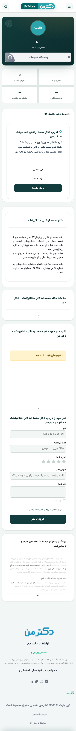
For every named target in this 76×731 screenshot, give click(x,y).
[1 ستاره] (64, 462)
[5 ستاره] (43, 462)
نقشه (36, 178)
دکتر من (43, 705)
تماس (36, 170)
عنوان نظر (61, 470)
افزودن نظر (38, 519)
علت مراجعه (60, 443)
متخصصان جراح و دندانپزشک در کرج (26, 582)
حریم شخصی (39, 714)
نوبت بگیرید (38, 188)
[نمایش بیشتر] (38, 315)
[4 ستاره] (48, 462)
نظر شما (62, 484)
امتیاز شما (61, 457)
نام (64, 428)
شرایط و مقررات (43, 510)
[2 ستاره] (59, 462)
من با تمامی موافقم (45, 510)
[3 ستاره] (53, 462)
